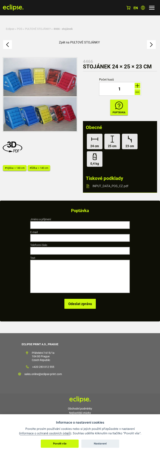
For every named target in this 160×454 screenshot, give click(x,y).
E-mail (34, 232)
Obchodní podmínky (80, 408)
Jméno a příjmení (40, 219)
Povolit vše (60, 443)
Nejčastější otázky (80, 412)
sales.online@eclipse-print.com (43, 374)
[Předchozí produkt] (7, 44)
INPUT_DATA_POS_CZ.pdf (110, 186)
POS (19, 28)
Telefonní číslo (38, 245)
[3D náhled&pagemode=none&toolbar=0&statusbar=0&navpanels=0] (13, 151)
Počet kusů (106, 79)
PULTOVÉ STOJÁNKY (38, 28)
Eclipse (10, 28)
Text (32, 258)
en (135, 8)
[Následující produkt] (151, 44)
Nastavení (100, 443)
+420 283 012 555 (43, 366)
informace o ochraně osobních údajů (45, 433)
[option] (40, 94)
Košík (128, 8)
